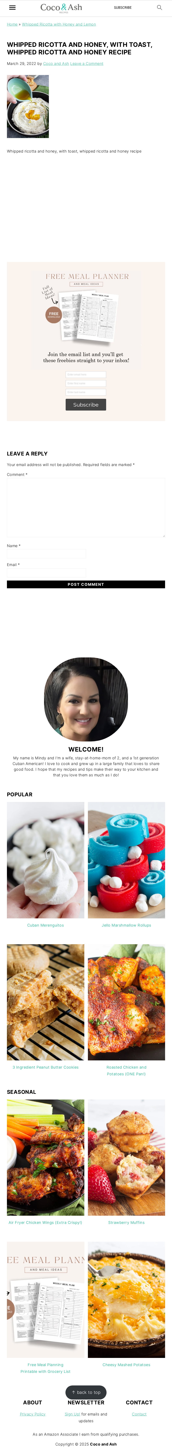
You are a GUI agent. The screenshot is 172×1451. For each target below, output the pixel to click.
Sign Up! (72, 1414)
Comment (17, 474)
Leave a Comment (86, 63)
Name (14, 546)
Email (13, 564)
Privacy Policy (33, 1414)
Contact (139, 1414)
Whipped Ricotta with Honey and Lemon (59, 24)
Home (12, 24)
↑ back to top (86, 1392)
